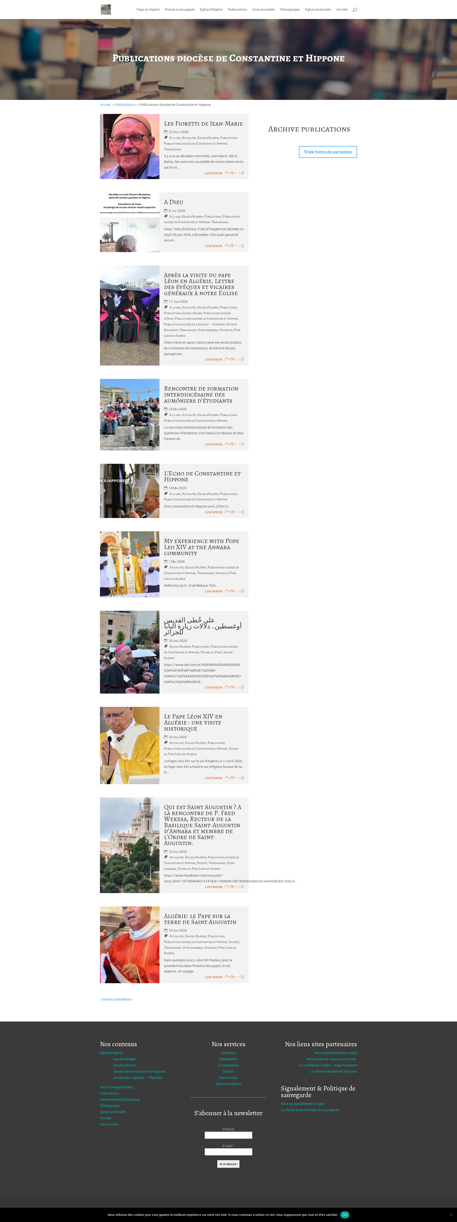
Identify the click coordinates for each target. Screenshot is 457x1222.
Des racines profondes (116, 1087)
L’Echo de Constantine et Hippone (202, 476)
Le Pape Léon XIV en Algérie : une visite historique (193, 722)
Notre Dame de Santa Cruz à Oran (331, 1059)
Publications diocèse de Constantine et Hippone (195, 143)
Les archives (109, 1124)
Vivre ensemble (263, 10)
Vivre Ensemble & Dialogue (120, 1099)
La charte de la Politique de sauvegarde (310, 1110)
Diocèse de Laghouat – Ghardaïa (137, 1077)
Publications (237, 10)
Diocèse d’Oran (124, 1065)
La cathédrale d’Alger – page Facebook (328, 1065)
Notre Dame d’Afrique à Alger (335, 1053)
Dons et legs (228, 1077)
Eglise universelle (318, 10)
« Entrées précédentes (116, 999)
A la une (174, 137)
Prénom (228, 1129)
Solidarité (171, 329)
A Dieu (173, 202)
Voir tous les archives (328, 152)
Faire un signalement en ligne (303, 1103)
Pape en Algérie (148, 10)
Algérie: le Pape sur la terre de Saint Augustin (200, 919)
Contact (228, 1071)
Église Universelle (113, 1112)
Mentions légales (228, 1083)
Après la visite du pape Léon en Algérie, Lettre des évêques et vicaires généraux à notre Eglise (201, 284)
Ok (345, 1215)
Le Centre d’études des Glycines (333, 1071)
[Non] (451, 1214)
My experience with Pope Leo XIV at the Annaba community (201, 547)
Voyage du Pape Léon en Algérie (199, 868)
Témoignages (290, 10)
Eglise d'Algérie (208, 137)
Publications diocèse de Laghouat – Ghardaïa (194, 324)
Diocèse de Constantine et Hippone (139, 1071)
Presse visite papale (180, 10)
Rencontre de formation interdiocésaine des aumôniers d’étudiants (201, 394)
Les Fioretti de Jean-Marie (203, 123)
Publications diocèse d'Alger (183, 313)
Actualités (189, 137)
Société (342, 10)
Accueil (105, 104)
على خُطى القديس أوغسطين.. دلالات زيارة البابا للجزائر (203, 626)
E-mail (228, 1146)
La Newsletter (228, 1065)
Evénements (228, 1059)
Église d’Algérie (211, 10)
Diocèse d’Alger (124, 1059)
